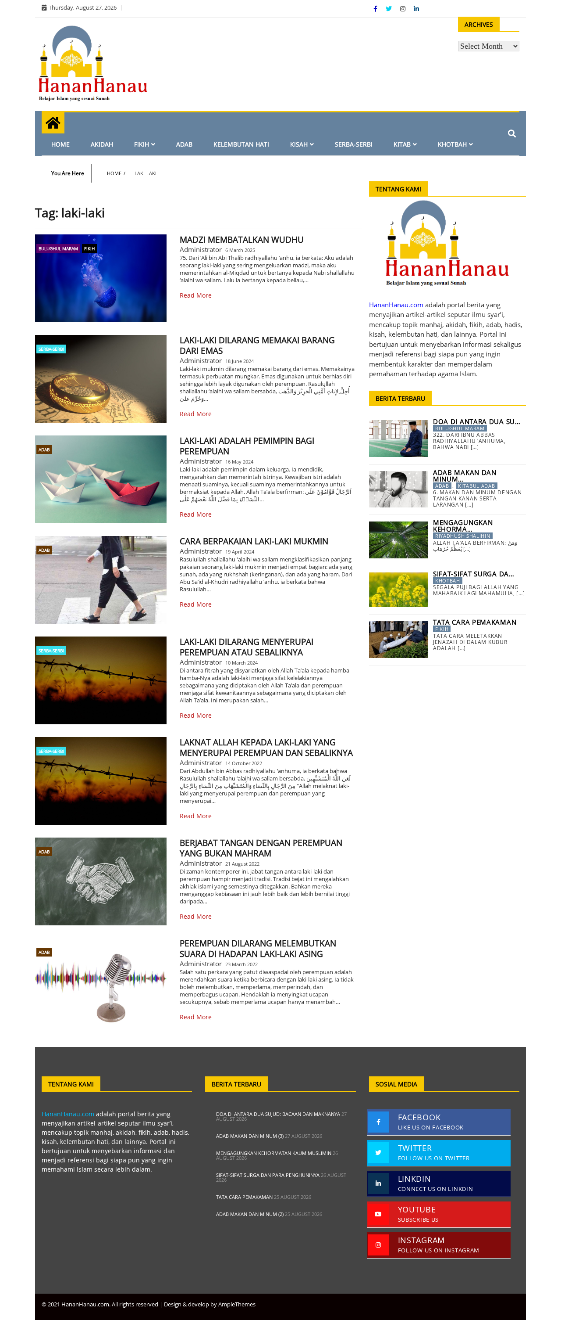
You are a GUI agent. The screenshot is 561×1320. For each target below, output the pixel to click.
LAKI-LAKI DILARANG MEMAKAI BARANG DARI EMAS (257, 345)
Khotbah (452, 144)
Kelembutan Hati (241, 144)
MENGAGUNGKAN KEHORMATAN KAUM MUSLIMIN (273, 1153)
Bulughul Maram (58, 248)
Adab (184, 144)
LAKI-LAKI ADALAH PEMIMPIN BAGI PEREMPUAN (247, 446)
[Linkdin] (416, 8)
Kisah (299, 144)
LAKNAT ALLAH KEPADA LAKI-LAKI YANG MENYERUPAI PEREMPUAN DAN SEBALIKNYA (266, 748)
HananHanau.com (68, 1114)
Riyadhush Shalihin (462, 535)
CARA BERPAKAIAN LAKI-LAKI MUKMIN (254, 541)
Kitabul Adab (476, 485)
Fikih (141, 144)
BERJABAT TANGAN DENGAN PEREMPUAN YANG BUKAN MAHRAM (261, 848)
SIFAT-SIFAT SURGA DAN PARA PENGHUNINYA (268, 1175)
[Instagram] (403, 8)
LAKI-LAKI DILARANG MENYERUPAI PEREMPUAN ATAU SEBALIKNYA (246, 647)
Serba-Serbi (354, 144)
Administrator (201, 249)
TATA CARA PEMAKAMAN (244, 1197)
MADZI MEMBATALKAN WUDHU (242, 239)
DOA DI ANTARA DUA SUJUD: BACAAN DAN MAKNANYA (278, 1114)
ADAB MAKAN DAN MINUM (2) (250, 1214)
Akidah (102, 144)
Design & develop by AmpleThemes (210, 1304)
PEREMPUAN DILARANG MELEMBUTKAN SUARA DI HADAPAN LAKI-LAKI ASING (258, 949)
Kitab (402, 144)
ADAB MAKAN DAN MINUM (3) (250, 1136)
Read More (196, 295)
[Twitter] (390, 8)
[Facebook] (376, 8)
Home (60, 144)
